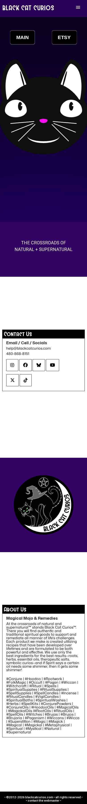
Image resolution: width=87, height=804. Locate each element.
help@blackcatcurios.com (28, 348)
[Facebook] (25, 365)
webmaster (51, 800)
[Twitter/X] (12, 380)
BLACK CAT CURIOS (28, 7)
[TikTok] (26, 380)
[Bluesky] (39, 365)
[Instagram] (12, 365)
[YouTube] (52, 365)
